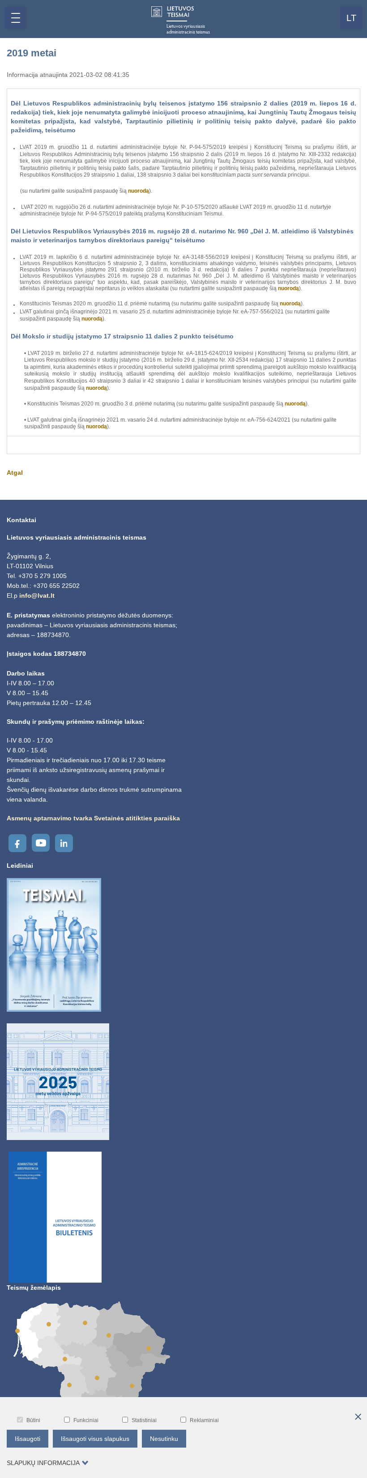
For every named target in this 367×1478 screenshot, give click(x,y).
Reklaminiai (204, 1420)
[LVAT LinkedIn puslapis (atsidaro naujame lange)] (64, 843)
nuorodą (138, 191)
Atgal (15, 472)
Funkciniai (85, 1420)
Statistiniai (144, 1420)
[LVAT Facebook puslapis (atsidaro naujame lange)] (17, 843)
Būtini (33, 1420)
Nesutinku (164, 1438)
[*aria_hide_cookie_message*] (358, 1417)
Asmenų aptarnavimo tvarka (49, 818)
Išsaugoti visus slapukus (95, 1438)
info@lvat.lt (37, 595)
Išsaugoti (27, 1438)
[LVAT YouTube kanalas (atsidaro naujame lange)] (41, 843)
